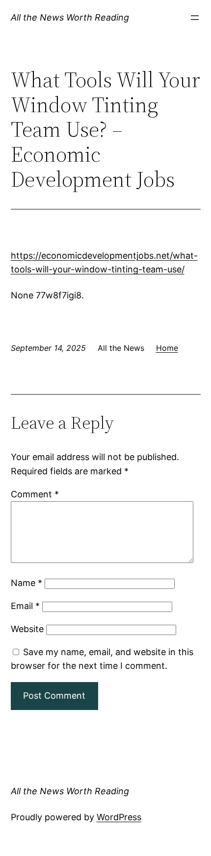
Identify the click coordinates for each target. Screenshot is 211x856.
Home (167, 348)
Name (26, 583)
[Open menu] (195, 18)
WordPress (119, 817)
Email (25, 606)
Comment (35, 494)
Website (27, 629)
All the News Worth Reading (70, 17)
